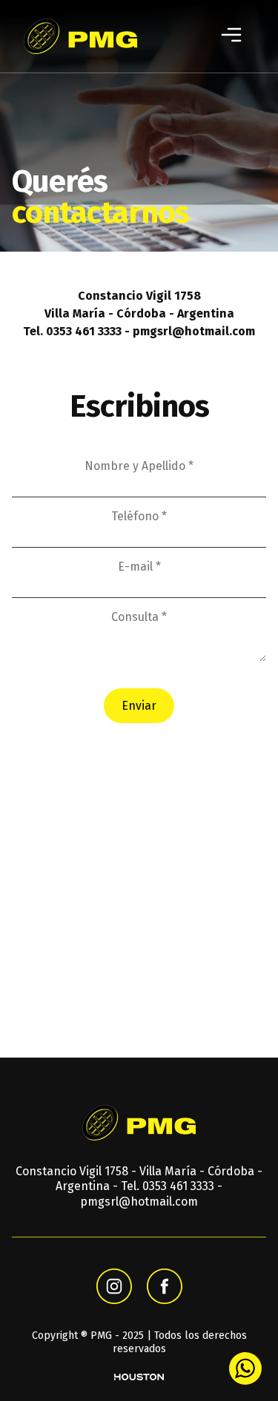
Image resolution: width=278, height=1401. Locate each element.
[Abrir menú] (231, 36)
